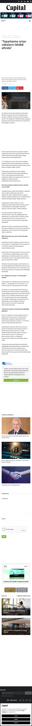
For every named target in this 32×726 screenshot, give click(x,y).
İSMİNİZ (4, 518)
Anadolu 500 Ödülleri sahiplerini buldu (16, 581)
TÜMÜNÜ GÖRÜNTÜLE (23, 596)
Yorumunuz (5, 498)
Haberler (9, 35)
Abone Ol (16, 380)
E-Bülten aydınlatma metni (7, 696)
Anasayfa (4, 35)
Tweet (13, 88)
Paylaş (6, 88)
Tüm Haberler (16, 35)
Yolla (4, 536)
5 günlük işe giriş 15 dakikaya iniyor (11, 485)
